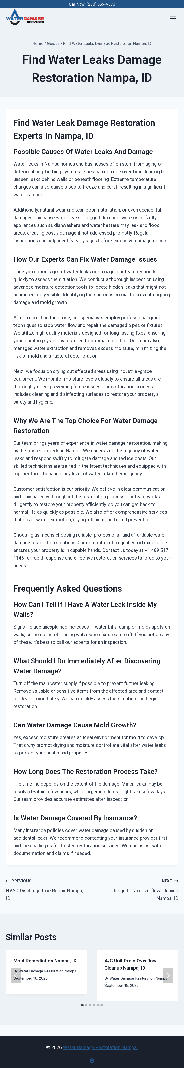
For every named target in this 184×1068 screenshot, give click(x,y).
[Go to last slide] (16, 975)
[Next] (168, 975)
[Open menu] (172, 17)
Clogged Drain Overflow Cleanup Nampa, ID (144, 890)
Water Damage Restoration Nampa (47, 971)
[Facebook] (92, 1061)
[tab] (82, 1005)
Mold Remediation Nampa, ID (45, 961)
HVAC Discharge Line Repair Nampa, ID (44, 890)
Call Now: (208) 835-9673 (92, 4)
